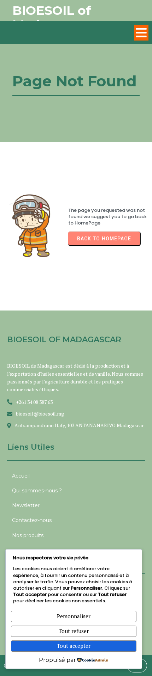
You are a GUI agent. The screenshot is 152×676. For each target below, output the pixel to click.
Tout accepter (73, 645)
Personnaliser (73, 616)
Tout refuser (74, 630)
